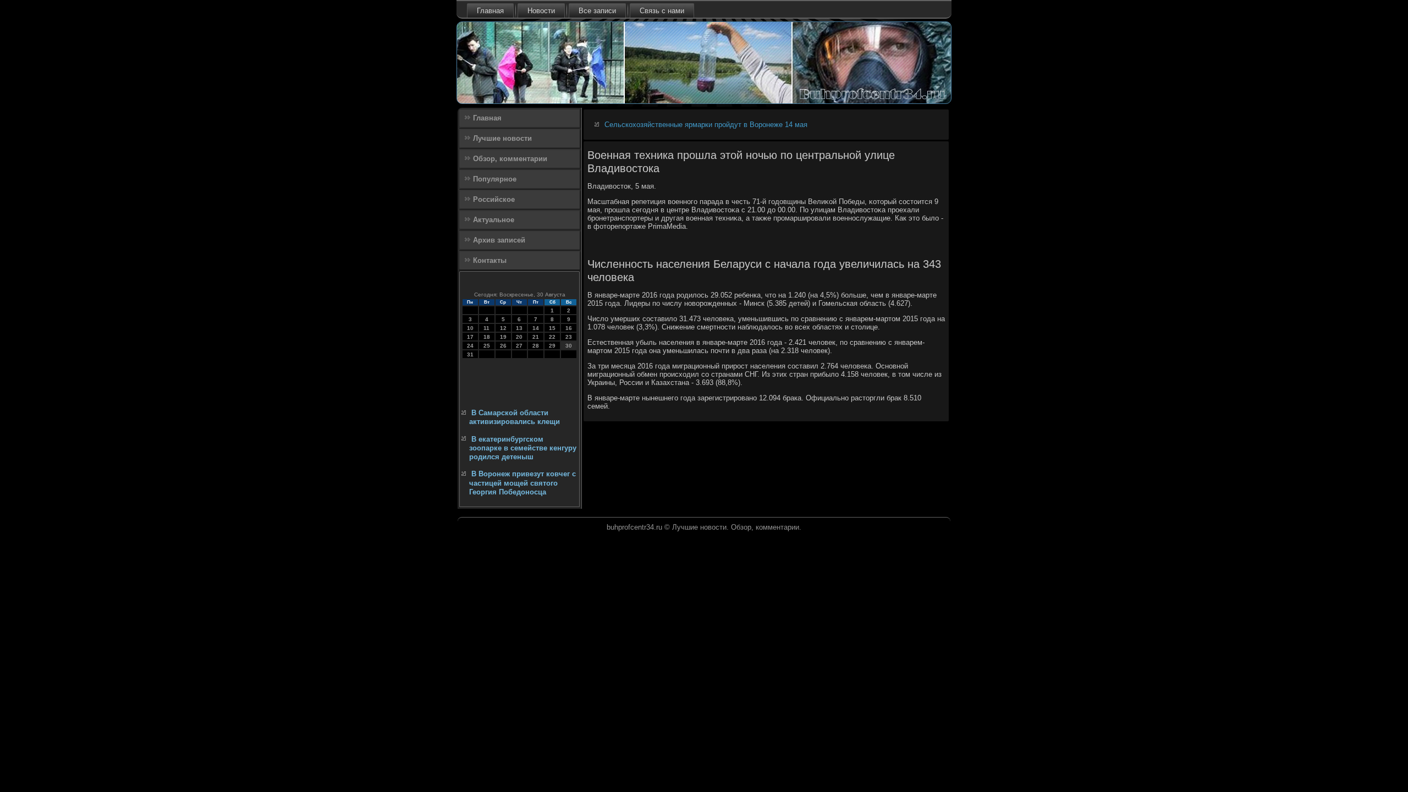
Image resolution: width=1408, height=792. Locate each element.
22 (552, 337)
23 (568, 337)
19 (503, 337)
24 (470, 346)
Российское (494, 199)
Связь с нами (662, 11)
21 (535, 337)
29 (552, 346)
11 (486, 328)
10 (470, 328)
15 (552, 328)
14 (535, 328)
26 (503, 346)
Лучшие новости (502, 138)
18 (486, 337)
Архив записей (499, 240)
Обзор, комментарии (510, 159)
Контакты (490, 260)
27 (519, 346)
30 (568, 346)
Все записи (597, 11)
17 (470, 337)
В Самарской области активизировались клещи (514, 417)
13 (519, 328)
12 (503, 328)
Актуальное (493, 220)
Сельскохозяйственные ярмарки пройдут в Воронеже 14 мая (705, 124)
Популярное (494, 179)
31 (470, 354)
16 (568, 328)
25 (486, 346)
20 (519, 337)
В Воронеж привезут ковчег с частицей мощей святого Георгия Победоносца (522, 483)
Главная (490, 11)
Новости (541, 11)
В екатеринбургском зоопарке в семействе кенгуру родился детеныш (522, 448)
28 (535, 346)
